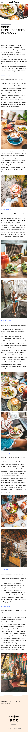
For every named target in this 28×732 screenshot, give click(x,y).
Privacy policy (14, 724)
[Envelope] (17, 720)
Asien (3, 24)
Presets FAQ (17, 701)
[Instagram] (11, 720)
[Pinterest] (14, 720)
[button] (2, 2)
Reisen (8, 24)
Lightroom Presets (6, 701)
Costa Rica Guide (5, 703)
